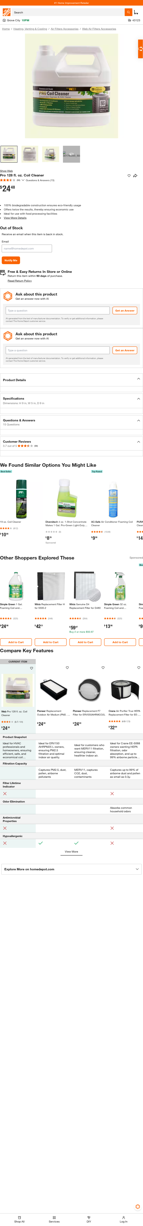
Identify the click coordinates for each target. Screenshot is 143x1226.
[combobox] (68, 12)
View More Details (15, 217)
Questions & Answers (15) (40, 180)
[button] (71, 379)
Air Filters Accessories (64, 28)
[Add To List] (129, 176)
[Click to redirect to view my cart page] (136, 12)
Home (6, 28)
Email (5, 241)
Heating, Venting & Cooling (30, 28)
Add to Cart (16, 642)
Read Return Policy (20, 280)
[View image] (9, 154)
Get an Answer (124, 310)
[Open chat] (140, 49)
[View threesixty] (71, 154)
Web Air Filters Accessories (99, 28)
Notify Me (11, 260)
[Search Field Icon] (128, 12)
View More (71, 851)
